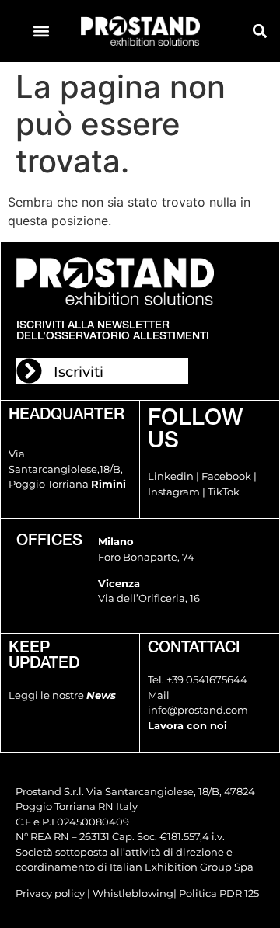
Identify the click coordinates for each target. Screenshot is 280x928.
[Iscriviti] (29, 371)
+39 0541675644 (206, 679)
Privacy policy (50, 893)
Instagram (174, 491)
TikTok (224, 491)
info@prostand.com (198, 710)
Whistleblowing (133, 893)
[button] (41, 31)
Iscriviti (78, 372)
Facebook (226, 476)
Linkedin (171, 476)
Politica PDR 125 (219, 893)
